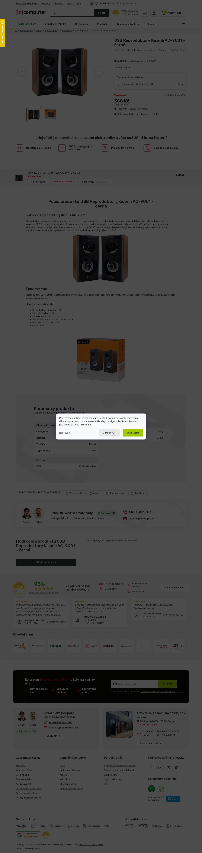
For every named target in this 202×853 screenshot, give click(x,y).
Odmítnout (109, 433)
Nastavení (65, 432)
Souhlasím (133, 433)
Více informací (82, 424)
